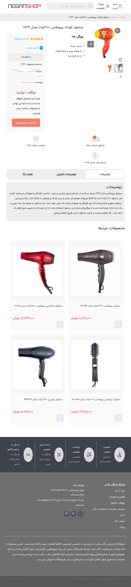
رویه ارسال (120, 490)
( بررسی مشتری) (21, 38)
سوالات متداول (117, 503)
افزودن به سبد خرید (119, 326)
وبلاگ (122, 527)
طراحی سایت (19, 578)
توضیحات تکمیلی (66, 174)
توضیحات (104, 174)
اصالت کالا (120, 521)
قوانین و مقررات (117, 496)
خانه (123, 17)
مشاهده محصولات (26, 123)
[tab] (105, 174)
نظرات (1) (28, 174)
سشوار (115, 17)
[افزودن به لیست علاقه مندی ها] (120, 71)
